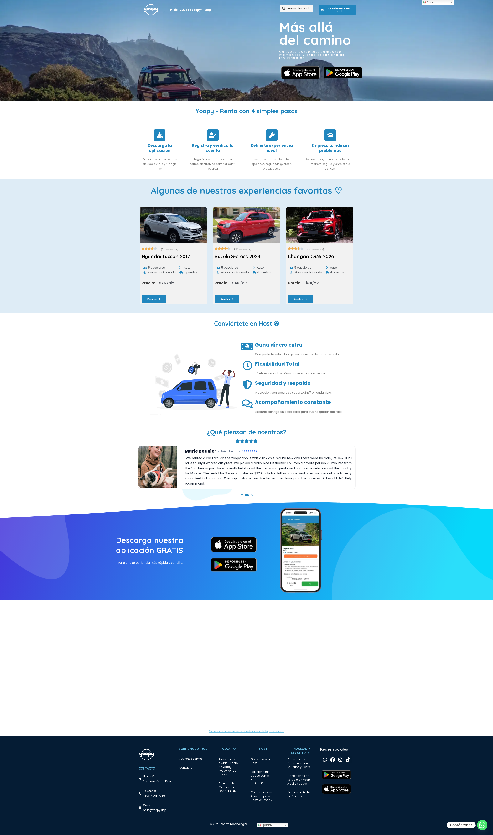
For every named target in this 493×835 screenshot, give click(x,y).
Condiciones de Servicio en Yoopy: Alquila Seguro (299, 779)
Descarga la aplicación (160, 148)
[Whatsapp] (482, 825)
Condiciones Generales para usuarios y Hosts (298, 763)
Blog (208, 10)
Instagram (241, 451)
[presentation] (143, 259)
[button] (242, 495)
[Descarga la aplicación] (159, 135)
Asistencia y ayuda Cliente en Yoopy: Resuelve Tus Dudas (228, 766)
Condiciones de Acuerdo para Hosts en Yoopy (262, 796)
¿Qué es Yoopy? (191, 10)
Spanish (266, 825)
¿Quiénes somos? (191, 759)
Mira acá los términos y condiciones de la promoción (246, 731)
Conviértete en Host (261, 761)
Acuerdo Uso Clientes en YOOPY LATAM (227, 787)
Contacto (185, 768)
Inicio (174, 10)
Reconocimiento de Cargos (298, 794)
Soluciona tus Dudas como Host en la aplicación (260, 777)
